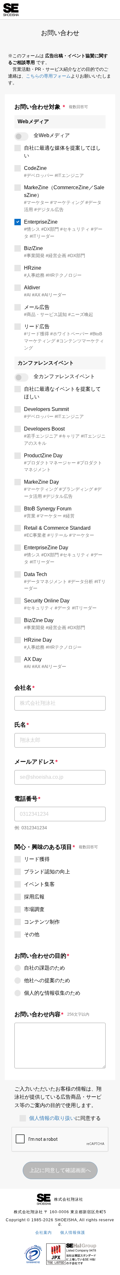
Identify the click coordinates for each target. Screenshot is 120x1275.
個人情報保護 (72, 1232)
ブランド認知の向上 (47, 871)
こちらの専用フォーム (48, 76)
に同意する (65, 1118)
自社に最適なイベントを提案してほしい (62, 392)
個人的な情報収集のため (52, 993)
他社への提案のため (47, 980)
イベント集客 (39, 884)
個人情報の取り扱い (52, 1118)
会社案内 (43, 1232)
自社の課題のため (44, 968)
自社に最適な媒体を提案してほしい (62, 151)
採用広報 (34, 896)
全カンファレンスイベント (64, 376)
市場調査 (34, 909)
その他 (31, 934)
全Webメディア (52, 135)
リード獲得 (37, 859)
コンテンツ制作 (42, 922)
